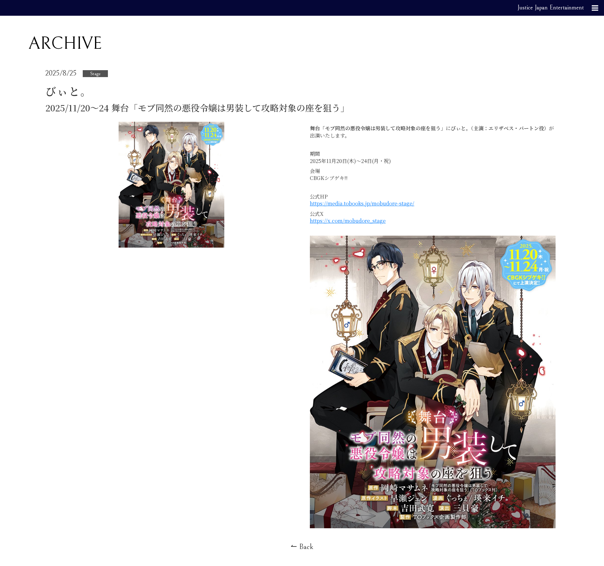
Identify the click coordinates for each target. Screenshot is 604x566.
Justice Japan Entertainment (550, 7)
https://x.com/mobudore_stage (348, 220)
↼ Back (302, 546)
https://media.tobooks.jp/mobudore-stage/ (362, 203)
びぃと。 (68, 91)
